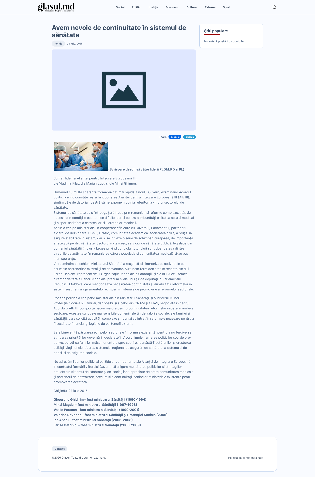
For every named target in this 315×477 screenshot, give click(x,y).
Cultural (191, 7)
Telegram (189, 136)
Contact (60, 448)
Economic (172, 7)
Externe (210, 7)
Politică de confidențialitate (245, 457)
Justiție (153, 7)
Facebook (175, 136)
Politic (136, 7)
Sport (227, 7)
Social (120, 7)
